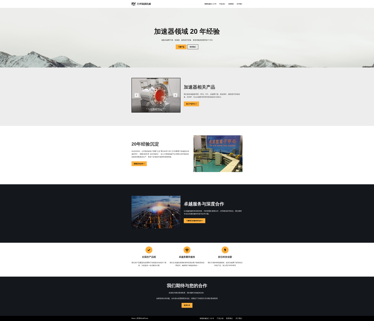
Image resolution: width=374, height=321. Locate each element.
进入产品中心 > (191, 104)
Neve (133, 318)
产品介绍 (220, 318)
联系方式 (187, 305)
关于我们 (239, 4)
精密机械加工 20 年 (210, 4)
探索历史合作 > (139, 164)
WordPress (144, 318)
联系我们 (231, 4)
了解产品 (181, 47)
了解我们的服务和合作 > (194, 220)
